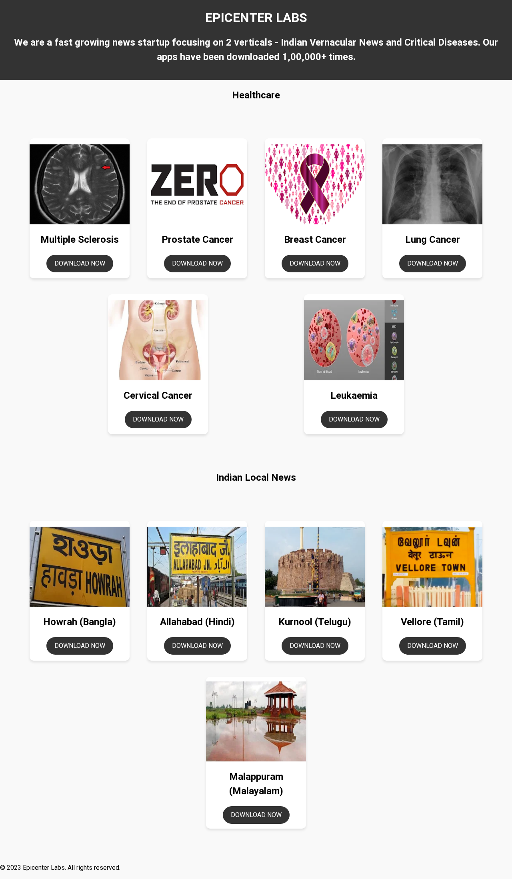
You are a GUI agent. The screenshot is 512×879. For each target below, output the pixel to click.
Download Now (79, 263)
